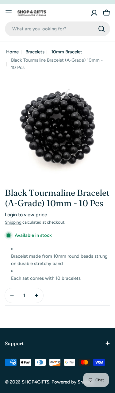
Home (12, 52)
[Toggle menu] (8, 13)
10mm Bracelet (66, 52)
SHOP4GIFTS (35, 382)
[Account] (94, 13)
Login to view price (26, 215)
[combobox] (57, 28)
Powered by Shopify (73, 382)
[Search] (101, 29)
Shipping (13, 222)
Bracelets (34, 52)
